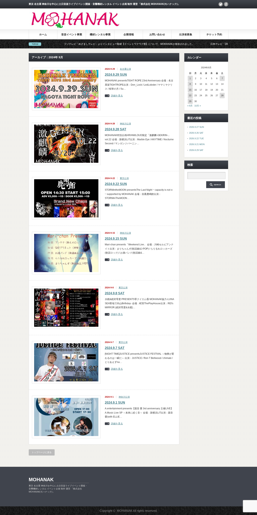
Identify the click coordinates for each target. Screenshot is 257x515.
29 (190, 101)
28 (222, 95)
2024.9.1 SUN (115, 402)
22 (190, 95)
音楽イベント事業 (71, 34)
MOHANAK (41, 479)
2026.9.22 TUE (196, 138)
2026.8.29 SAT (196, 150)
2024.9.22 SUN (116, 184)
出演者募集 (185, 34)
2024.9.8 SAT (114, 293)
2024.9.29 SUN (116, 74)
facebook (226, 4)
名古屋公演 (125, 69)
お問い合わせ (157, 34)
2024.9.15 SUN (116, 238)
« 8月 (190, 105)
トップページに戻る (42, 452)
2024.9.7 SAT (114, 348)
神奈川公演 (125, 123)
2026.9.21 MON (197, 144)
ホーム (43, 34)
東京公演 (124, 178)
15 (190, 90)
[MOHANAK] (75, 27)
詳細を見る (117, 95)
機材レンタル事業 (100, 34)
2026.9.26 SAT (196, 133)
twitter (220, 4)
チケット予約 (214, 34)
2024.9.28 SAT (115, 129)
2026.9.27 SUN (196, 127)
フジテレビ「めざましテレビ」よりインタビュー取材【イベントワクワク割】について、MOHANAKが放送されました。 (112, 44)
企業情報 (128, 34)
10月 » (197, 105)
